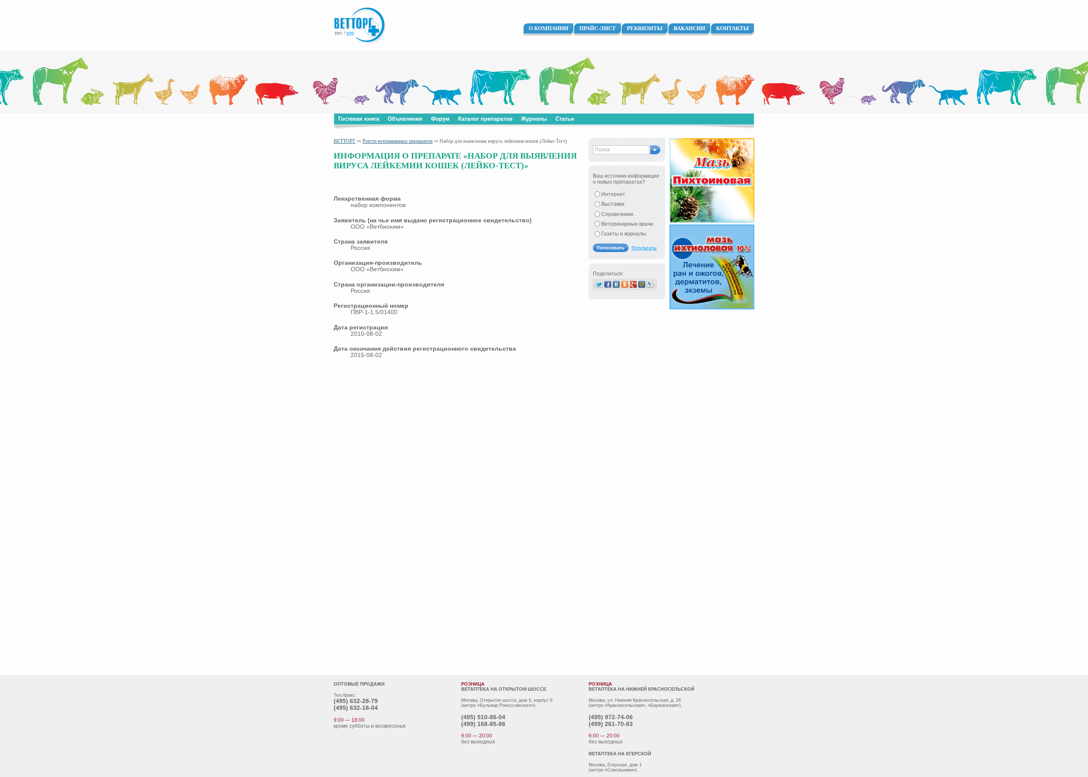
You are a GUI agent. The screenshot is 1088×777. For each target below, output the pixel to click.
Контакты (732, 28)
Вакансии (689, 28)
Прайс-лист (597, 28)
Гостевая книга (358, 119)
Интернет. (613, 194)
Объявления (405, 119)
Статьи (564, 119)
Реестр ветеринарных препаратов (398, 141)
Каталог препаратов (485, 119)
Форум (440, 119)
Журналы (534, 119)
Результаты (644, 247)
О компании (548, 28)
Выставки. (613, 204)
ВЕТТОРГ (345, 141)
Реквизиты (645, 28)
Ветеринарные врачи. (627, 224)
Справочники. (618, 214)
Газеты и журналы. (624, 234)
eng (350, 32)
